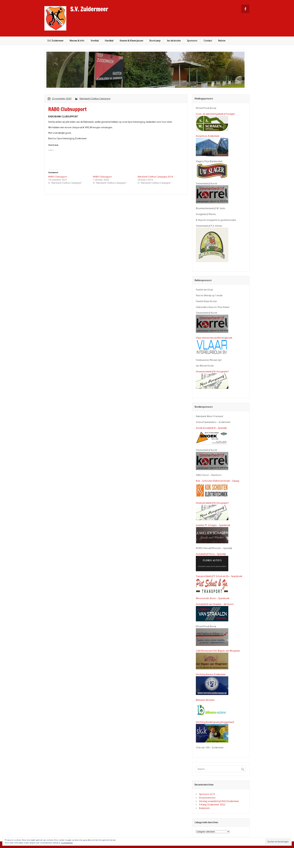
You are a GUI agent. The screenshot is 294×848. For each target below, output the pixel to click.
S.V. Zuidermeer (89, 9)
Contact (208, 40)
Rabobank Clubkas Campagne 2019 (155, 176)
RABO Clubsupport (57, 176)
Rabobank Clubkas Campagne (94, 98)
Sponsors (192, 40)
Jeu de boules (174, 40)
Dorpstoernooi (207, 797)
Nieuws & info (77, 40)
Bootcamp (155, 40)
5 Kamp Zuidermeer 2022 (212, 804)
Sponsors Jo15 (207, 794)
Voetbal (95, 40)
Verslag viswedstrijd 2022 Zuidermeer (219, 801)
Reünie (221, 40)
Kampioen (204, 808)
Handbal (109, 40)
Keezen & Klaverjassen (131, 40)
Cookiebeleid (67, 843)
